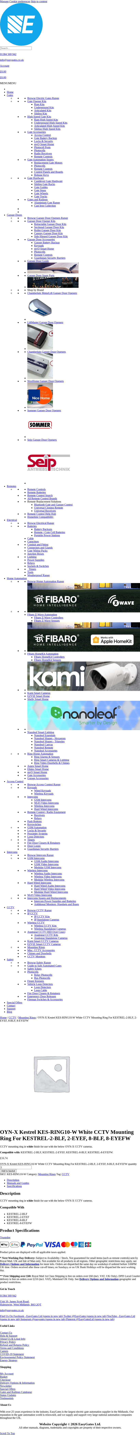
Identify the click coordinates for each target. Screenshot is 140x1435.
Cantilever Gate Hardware (48, 181)
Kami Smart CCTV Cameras (43, 941)
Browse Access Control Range (43, 784)
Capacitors (33, 541)
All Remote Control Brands (42, 498)
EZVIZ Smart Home (38, 696)
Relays (31, 563)
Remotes (11, 486)
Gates (10, 95)
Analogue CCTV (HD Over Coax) (46, 931)
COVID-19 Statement (12, 1354)
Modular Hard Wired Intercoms (51, 892)
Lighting (32, 556)
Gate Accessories (36, 132)
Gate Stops (40, 190)
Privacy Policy (8, 1341)
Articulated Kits (42, 110)
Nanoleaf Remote (43, 747)
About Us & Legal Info (12, 1338)
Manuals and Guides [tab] (18, 1183)
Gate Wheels (41, 193)
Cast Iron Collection (45, 205)
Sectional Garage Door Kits (49, 227)
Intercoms (32, 796)
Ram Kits (39, 104)
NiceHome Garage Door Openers (45, 381)
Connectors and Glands (40, 547)
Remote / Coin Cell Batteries (49, 532)
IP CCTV (32, 913)
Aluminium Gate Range (47, 202)
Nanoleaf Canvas (43, 744)
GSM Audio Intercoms (46, 861)
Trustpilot (5, 1237)
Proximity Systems (37, 833)
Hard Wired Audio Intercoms (49, 885)
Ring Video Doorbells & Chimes (51, 763)
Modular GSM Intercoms (47, 867)
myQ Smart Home (44, 144)
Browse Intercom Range (40, 855)
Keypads (39, 245)
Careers (4, 1351)
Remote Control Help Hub (41, 513)
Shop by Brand (35, 290)
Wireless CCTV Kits (45, 925)
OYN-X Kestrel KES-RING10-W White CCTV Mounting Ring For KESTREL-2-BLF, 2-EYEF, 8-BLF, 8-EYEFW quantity (68, 1164)
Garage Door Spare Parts (40, 275)
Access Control (42, 135)
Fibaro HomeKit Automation (42, 653)
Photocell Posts (42, 147)
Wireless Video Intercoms (48, 876)
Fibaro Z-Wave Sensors (47, 620)
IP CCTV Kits (42, 916)
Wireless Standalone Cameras (50, 928)
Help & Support (8, 1335)
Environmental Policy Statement (17, 1357)
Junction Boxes (35, 553)
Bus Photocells (42, 978)
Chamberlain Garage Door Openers (46, 351)
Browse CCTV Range (39, 910)
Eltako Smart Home (38, 769)
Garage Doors (14, 214)
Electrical (12, 520)
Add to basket (8, 1171)
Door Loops (33, 845)
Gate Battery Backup (45, 138)
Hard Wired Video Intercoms (49, 888)
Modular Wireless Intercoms (49, 879)
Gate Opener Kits (36, 101)
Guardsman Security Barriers (49, 257)
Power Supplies (35, 559)
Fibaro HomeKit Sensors (47, 659)
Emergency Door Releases (41, 996)
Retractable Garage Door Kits (50, 224)
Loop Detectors (35, 836)
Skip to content (39, 1)
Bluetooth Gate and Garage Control (53, 504)
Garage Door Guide (38, 261)
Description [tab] (13, 1180)
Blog (9, 1011)
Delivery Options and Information (19, 1264)
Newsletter (6, 1385)
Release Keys (41, 175)
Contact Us (6, 1332)
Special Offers (14, 1002)
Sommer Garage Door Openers (44, 410)
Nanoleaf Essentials (44, 735)
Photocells (39, 150)
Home (10, 92)
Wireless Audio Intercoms (48, 873)
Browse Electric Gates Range (43, 98)
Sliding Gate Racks (44, 184)
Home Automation (17, 578)
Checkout (5, 1379)
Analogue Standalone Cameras (50, 938)
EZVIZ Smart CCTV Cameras (44, 944)
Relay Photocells (43, 974)
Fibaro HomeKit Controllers (49, 656)
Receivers (39, 815)
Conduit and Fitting (37, 544)
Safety (10, 959)
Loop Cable (40, 990)
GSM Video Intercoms (46, 864)
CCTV (10, 907)
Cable (30, 538)
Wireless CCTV (36, 922)
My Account (6, 1373)
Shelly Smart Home (37, 699)
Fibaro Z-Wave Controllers (48, 617)
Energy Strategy (8, 1360)
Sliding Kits (40, 113)
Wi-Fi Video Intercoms (46, 802)
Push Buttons (34, 821)
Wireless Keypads (43, 793)
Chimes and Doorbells (39, 953)
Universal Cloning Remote (48, 507)
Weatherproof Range (38, 575)
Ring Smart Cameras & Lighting (51, 759)
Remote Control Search (40, 495)
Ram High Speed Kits (46, 119)
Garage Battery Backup (47, 242)
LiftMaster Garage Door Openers (45, 322)
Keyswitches (34, 824)
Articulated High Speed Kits (49, 125)
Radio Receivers (43, 153)
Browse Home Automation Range (45, 581)
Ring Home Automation (40, 753)
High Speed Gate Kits (39, 116)
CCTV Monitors (36, 956)
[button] (8, 83)
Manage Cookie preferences (15, 1)
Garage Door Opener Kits (41, 221)
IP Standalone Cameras (46, 919)
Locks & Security (43, 141)
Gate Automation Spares (40, 159)
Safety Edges (34, 968)
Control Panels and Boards (48, 171)
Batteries (32, 526)
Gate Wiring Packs (37, 550)
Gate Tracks (40, 196)
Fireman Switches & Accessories (45, 999)
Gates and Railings (37, 199)
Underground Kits (44, 107)
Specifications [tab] (14, 1186)
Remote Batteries (36, 492)
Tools (30, 572)
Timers (31, 569)
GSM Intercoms (42, 799)
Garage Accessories (37, 778)
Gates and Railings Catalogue (16, 1392)
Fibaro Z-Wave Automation (42, 614)
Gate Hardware (35, 178)
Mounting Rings (36, 947)
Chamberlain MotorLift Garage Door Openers (52, 293)
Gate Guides (41, 187)
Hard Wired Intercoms (46, 809)
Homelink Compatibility (40, 516)
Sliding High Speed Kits (47, 128)
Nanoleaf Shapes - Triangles (49, 741)
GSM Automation (37, 827)
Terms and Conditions (12, 1348)
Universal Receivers (45, 510)
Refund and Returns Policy (14, 1345)
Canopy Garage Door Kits (48, 233)
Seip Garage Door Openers (42, 439)
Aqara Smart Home (37, 766)
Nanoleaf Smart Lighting (40, 732)
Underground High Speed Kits (50, 122)
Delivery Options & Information (17, 1382)
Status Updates (8, 1395)
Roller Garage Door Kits (47, 230)
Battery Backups (43, 529)
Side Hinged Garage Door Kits (51, 236)
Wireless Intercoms (44, 806)
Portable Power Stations (47, 535)
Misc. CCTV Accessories (41, 950)
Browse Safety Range (39, 962)
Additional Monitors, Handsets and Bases (56, 904)
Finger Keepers (35, 981)
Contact (11, 1005)
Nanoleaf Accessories (45, 750)
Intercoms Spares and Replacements (46, 898)
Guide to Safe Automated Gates (44, 965)
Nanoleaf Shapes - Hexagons (50, 738)
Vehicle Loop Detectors (40, 984)
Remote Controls (43, 156)
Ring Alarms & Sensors (47, 756)
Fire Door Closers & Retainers (43, 842)
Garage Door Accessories (41, 239)
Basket (3, 1376)
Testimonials (6, 1398)
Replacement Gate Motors (48, 162)
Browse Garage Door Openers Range (47, 218)
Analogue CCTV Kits (46, 935)
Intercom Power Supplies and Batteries (55, 901)
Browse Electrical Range (40, 523)
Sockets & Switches (38, 566)
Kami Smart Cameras (38, 693)
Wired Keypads (42, 790)
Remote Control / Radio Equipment (46, 812)
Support (11, 1008)
